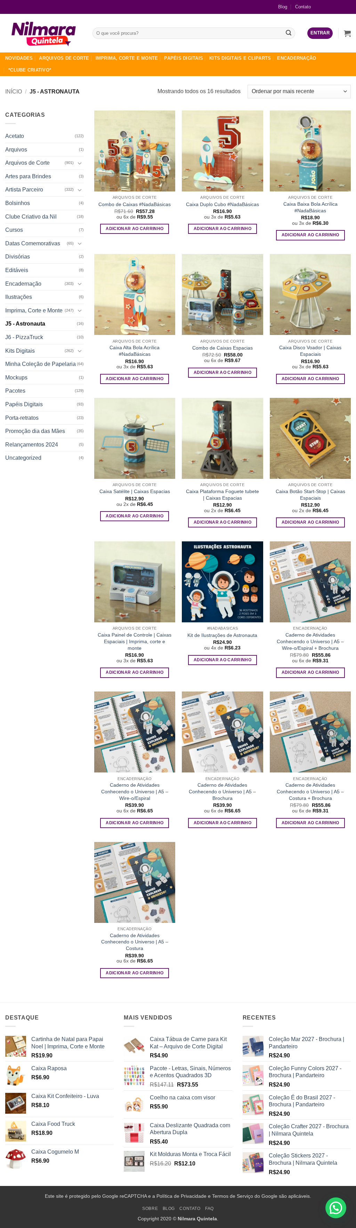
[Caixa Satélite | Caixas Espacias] (134, 438)
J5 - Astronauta (25, 324)
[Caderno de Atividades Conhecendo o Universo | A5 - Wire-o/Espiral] (134, 731)
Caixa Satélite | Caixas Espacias (134, 491)
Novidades (19, 58)
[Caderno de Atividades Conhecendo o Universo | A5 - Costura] (134, 882)
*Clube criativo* (29, 70)
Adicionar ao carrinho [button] (134, 229)
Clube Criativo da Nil (31, 217)
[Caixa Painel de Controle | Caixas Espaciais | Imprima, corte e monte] (134, 581)
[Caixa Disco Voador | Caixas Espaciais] (310, 294)
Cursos (14, 230)
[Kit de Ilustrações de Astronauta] (222, 581)
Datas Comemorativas (32, 243)
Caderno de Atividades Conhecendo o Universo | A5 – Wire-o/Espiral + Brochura (310, 641)
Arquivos (16, 150)
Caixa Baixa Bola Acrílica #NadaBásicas (310, 207)
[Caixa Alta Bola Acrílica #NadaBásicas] (134, 294)
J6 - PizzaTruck (24, 337)
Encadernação (296, 58)
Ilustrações (18, 297)
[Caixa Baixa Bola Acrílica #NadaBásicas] (310, 150)
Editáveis (16, 270)
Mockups (16, 377)
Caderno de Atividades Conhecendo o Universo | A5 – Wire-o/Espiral (134, 791)
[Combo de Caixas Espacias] (222, 294)
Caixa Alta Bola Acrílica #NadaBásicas (135, 351)
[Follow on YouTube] (345, 7)
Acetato (14, 136)
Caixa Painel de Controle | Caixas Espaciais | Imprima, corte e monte (134, 641)
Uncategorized (23, 458)
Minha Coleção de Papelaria (40, 364)
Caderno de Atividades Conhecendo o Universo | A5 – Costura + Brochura (310, 791)
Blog (282, 6)
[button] (320, 33)
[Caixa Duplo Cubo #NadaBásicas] (222, 150)
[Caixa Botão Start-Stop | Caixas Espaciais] (310, 438)
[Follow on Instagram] (334, 7)
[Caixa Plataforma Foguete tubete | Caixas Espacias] (222, 438)
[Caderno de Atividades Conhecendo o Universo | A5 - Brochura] (222, 731)
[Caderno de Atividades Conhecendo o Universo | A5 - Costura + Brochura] (310, 731)
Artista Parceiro (24, 190)
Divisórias (17, 257)
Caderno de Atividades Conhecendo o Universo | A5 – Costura (134, 942)
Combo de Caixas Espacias (222, 348)
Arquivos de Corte (27, 163)
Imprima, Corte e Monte (127, 58)
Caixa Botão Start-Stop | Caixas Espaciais (310, 495)
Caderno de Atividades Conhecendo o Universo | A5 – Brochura (222, 791)
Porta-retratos (22, 418)
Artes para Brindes (28, 176)
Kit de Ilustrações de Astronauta (222, 635)
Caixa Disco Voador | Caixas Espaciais (310, 351)
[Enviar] (288, 33)
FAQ (209, 1208)
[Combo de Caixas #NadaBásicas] (134, 150)
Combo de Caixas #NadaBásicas (134, 204)
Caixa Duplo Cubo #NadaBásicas (222, 204)
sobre (150, 1208)
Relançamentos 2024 (31, 445)
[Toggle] (79, 163)
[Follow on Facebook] (323, 7)
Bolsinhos (17, 203)
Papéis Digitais (183, 58)
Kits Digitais (20, 351)
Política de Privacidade (181, 1196)
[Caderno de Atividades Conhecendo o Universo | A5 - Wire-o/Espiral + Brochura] (310, 581)
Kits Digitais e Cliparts (240, 58)
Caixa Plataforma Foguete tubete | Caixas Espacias (222, 495)
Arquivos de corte (64, 58)
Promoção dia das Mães (35, 431)
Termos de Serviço (232, 1196)
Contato (303, 6)
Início (13, 92)
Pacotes (15, 391)
